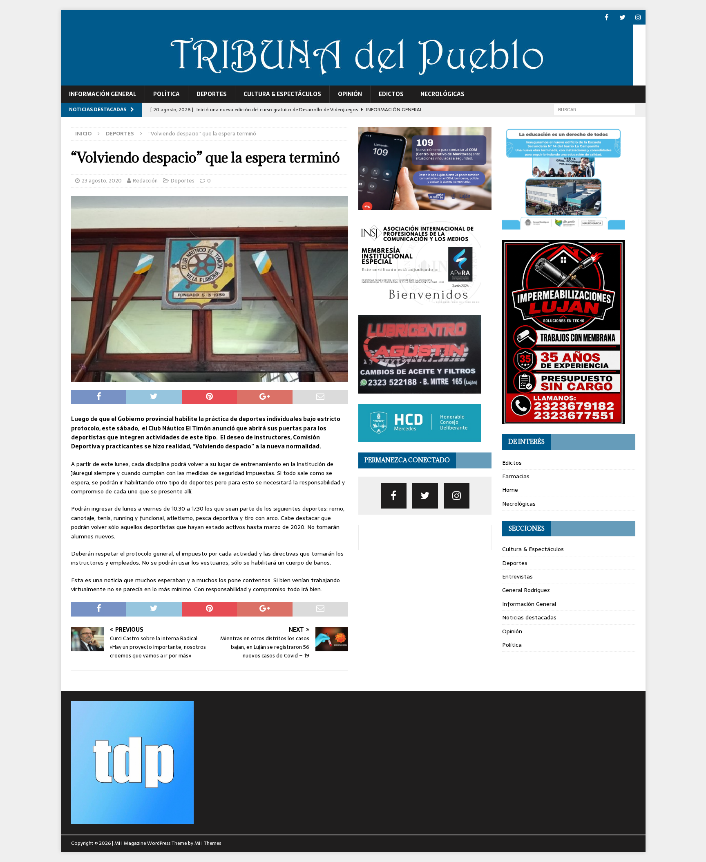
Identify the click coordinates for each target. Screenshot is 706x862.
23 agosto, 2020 (102, 180)
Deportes (212, 94)
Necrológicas (442, 94)
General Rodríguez (526, 589)
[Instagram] (638, 17)
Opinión (350, 94)
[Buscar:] (594, 109)
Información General (102, 94)
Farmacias (516, 476)
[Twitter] (622, 17)
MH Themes (207, 843)
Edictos (391, 94)
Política (166, 94)
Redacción (145, 180)
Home (510, 489)
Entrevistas (517, 576)
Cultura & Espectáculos (282, 94)
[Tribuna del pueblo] (347, 81)
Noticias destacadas (529, 617)
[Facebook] (606, 17)
